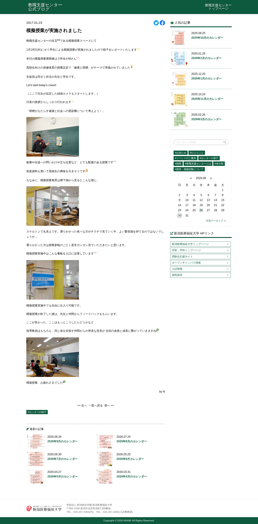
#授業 (178, 163)
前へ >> (109, 405)
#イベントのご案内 (185, 158)
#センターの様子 (209, 158)
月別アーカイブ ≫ (216, 220)
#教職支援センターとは (198, 163)
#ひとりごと (197, 152)
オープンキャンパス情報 (186, 262)
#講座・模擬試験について (189, 169)
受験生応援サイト (182, 256)
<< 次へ (82, 405)
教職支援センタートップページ (218, 7)
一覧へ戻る (96, 405)
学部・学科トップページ (186, 250)
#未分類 (219, 163)
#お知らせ (180, 152)
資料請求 (177, 274)
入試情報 (177, 268)
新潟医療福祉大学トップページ (190, 243)
